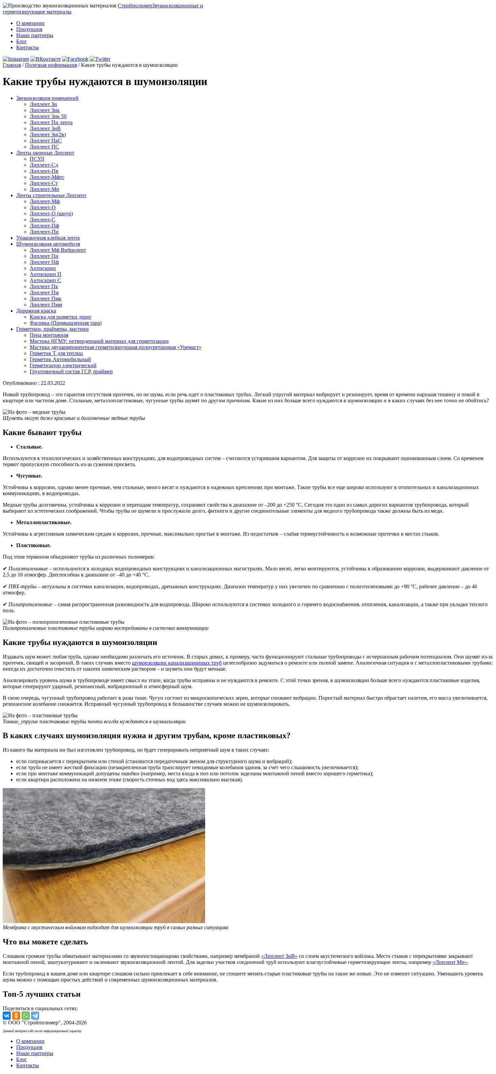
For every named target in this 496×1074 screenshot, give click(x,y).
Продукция (29, 29)
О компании (30, 23)
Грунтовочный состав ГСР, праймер (71, 371)
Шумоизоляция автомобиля (48, 244)
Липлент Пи (44, 256)
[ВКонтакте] (7, 1016)
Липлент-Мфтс (47, 177)
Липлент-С (42, 219)
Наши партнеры (34, 35)
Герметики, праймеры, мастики (52, 329)
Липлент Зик (45, 110)
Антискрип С (45, 280)
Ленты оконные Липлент (45, 153)
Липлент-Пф (44, 226)
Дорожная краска (36, 311)
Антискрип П (45, 274)
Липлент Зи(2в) (48, 134)
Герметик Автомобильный (60, 359)
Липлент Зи (43, 104)
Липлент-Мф (45, 201)
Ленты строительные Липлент (51, 195)
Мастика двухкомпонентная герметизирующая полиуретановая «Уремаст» (115, 347)
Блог (21, 41)
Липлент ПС (44, 147)
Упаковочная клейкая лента (48, 238)
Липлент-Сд (44, 165)
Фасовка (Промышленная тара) (66, 323)
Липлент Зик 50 (48, 116)
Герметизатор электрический (63, 365)
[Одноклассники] (16, 1016)
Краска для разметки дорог (61, 317)
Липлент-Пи (44, 232)
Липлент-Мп (44, 189)
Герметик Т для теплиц (56, 353)
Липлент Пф (44, 262)
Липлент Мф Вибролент (58, 250)
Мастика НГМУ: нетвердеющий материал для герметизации (99, 341)
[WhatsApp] (26, 1016)
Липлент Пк (44, 286)
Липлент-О (43, 207)
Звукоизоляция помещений (47, 98)
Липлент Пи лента (51, 122)
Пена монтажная (49, 335)
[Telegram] (35, 1016)
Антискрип (43, 268)
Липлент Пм (44, 292)
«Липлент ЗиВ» (279, 956)
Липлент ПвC (46, 140)
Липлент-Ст (44, 183)
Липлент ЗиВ (45, 128)
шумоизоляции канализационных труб (177, 663)
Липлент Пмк (45, 298)
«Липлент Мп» (450, 962)
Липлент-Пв (44, 171)
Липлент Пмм (46, 304)
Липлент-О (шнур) (51, 213)
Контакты (27, 47)
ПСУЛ (37, 159)
